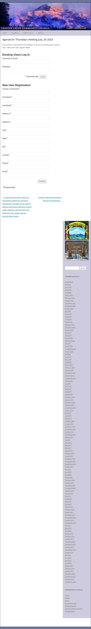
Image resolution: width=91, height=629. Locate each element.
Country (6, 155)
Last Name (7, 105)
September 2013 (70, 550)
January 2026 (69, 301)
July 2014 (68, 526)
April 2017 (68, 448)
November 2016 (70, 461)
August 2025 (69, 309)
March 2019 (69, 394)
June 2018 (68, 416)
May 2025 (68, 317)
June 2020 (68, 357)
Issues (67, 595)
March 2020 (69, 365)
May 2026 (68, 290)
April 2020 (68, 362)
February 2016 (69, 480)
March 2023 (69, 346)
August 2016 (69, 467)
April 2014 (68, 531)
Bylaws (40, 33)
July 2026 (68, 285)
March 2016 (69, 477)
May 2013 (68, 560)
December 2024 (70, 327)
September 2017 (70, 435)
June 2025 (68, 314)
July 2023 (68, 344)
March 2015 (69, 507)
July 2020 (68, 354)
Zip (4, 147)
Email (5, 171)
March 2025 (69, 322)
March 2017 (69, 451)
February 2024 (69, 341)
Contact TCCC (28, 33)
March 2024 (69, 338)
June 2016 (68, 472)
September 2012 (70, 582)
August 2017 (69, 437)
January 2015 (69, 512)
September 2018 (70, 408)
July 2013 (68, 555)
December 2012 (70, 574)
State (4, 138)
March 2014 (69, 534)
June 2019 (68, 386)
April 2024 (68, 335)
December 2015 (70, 485)
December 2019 (70, 373)
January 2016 (69, 483)
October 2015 (69, 491)
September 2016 (70, 464)
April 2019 (68, 392)
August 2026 (69, 282)
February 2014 (69, 536)
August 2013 (69, 552)
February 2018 (69, 421)
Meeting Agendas (70, 603)
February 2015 (69, 510)
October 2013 (69, 547)
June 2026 (68, 287)
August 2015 (69, 494)
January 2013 (69, 571)
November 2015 (70, 488)
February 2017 (69, 453)
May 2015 (68, 502)
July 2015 (68, 496)
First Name (7, 97)
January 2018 (69, 424)
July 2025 (68, 311)
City (4, 130)
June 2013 (68, 558)
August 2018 (69, 410)
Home (4, 33)
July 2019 (68, 384)
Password (6, 67)
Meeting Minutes (70, 606)
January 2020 (69, 370)
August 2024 (69, 330)
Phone (5, 163)
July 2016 (68, 469)
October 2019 (69, 376)
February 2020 (69, 368)
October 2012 (69, 579)
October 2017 (69, 432)
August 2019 (69, 381)
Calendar (14, 33)
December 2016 (70, 459)
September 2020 (70, 349)
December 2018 (70, 402)
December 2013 (70, 542)
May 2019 (68, 389)
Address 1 (6, 114)
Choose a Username (11, 89)
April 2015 (68, 504)
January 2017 (69, 456)
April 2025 (68, 319)
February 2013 (69, 569)
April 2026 (68, 293)
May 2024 (68, 333)
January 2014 (69, 539)
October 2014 (69, 520)
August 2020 (69, 352)
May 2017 (68, 445)
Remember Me (32, 76)
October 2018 (69, 405)
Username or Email (10, 58)
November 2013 (70, 544)
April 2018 (68, 419)
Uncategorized (70, 611)
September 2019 (70, 378)
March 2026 (69, 295)
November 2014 (70, 518)
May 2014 (68, 528)
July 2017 (68, 440)
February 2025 (69, 325)
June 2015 (68, 499)
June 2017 (68, 443)
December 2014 (70, 515)
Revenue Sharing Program (73, 609)
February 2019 (69, 397)
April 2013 (68, 563)
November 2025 (70, 306)
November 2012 (70, 577)
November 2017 (70, 429)
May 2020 (68, 360)
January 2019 (69, 400)
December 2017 (70, 427)
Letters (67, 598)
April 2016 (68, 475)
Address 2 (6, 122)
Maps (67, 601)
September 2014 (70, 523)
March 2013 (69, 566)
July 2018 (68, 413)
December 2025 (70, 303)
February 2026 (69, 298)
